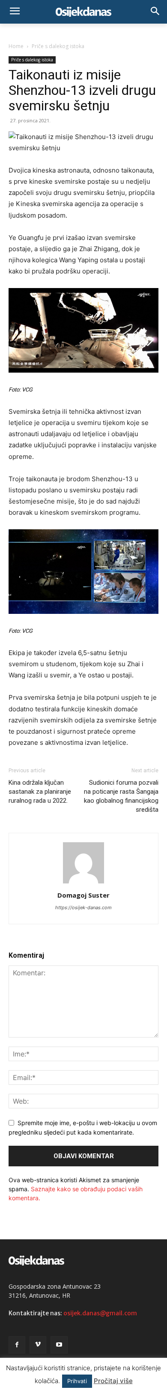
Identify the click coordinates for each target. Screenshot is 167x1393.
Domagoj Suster (83, 895)
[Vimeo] (38, 1344)
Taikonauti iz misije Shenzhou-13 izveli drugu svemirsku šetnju (82, 90)
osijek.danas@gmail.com (100, 1313)
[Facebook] (17, 1344)
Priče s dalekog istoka (58, 46)
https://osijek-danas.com (83, 907)
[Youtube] (59, 1344)
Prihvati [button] (77, 1381)
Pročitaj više (113, 1381)
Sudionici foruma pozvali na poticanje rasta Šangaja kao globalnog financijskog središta (121, 796)
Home (16, 46)
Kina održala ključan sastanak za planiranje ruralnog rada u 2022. (40, 791)
